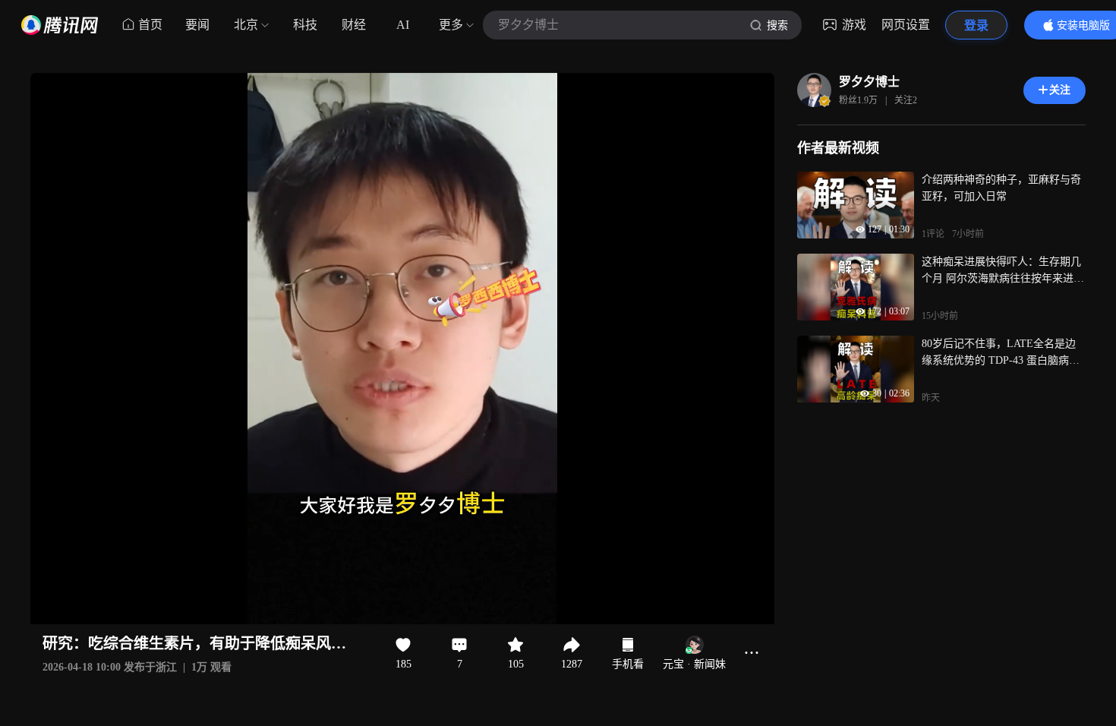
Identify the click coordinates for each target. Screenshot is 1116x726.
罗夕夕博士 (869, 81)
